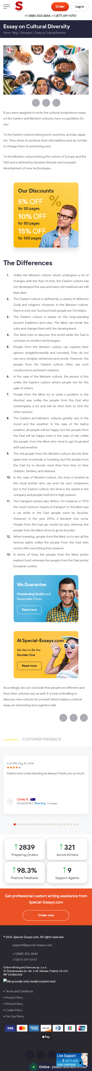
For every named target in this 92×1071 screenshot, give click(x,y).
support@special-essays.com (32, 945)
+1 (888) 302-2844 (37, 15)
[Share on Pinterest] (56, 103)
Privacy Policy (14, 997)
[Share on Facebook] (36, 103)
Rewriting (40, 803)
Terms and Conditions (19, 991)
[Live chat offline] (72, 1060)
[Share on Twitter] (46, 103)
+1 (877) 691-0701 (64, 15)
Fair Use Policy (15, 1016)
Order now (46, 915)
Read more (29, 609)
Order (60, 6)
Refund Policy (14, 1004)
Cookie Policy (14, 1010)
